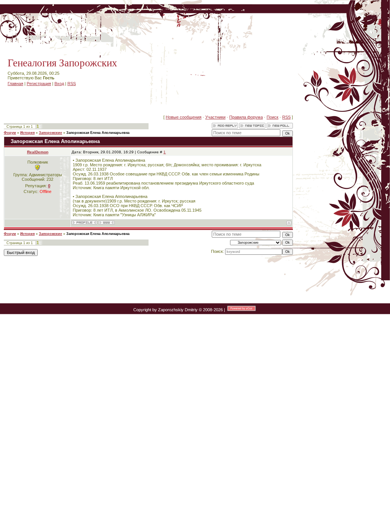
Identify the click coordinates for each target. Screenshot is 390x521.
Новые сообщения (183, 117)
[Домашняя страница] (106, 222)
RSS (71, 83)
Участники (215, 117)
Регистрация (39, 83)
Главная (15, 83)
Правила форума (246, 117)
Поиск (272, 117)
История (27, 133)
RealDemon (37, 152)
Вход (59, 83)
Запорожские (50, 133)
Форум (10, 133)
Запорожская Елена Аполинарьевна (97, 133)
